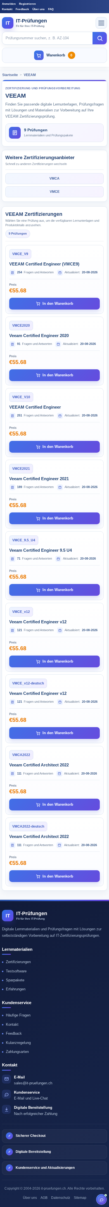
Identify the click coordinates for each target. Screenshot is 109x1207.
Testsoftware (16, 971)
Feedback (22, 9)
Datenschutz (60, 1198)
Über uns (38, 9)
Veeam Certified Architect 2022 (39, 764)
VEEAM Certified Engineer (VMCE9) (44, 264)
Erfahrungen (15, 989)
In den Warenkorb (57, 303)
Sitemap (80, 1198)
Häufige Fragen (18, 1015)
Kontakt (7, 9)
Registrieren (27, 3)
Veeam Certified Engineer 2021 (39, 478)
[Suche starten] (100, 38)
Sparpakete (15, 980)
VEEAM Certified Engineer (35, 407)
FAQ (51, 9)
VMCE (55, 192)
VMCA (54, 178)
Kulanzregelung (18, 1043)
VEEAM (30, 75)
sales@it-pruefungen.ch (33, 1083)
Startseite (10, 75)
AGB (44, 1198)
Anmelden (9, 3)
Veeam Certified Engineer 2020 (39, 335)
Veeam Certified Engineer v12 (38, 621)
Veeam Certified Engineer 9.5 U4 (40, 550)
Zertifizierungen (18, 962)
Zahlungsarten (17, 1052)
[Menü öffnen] (101, 23)
